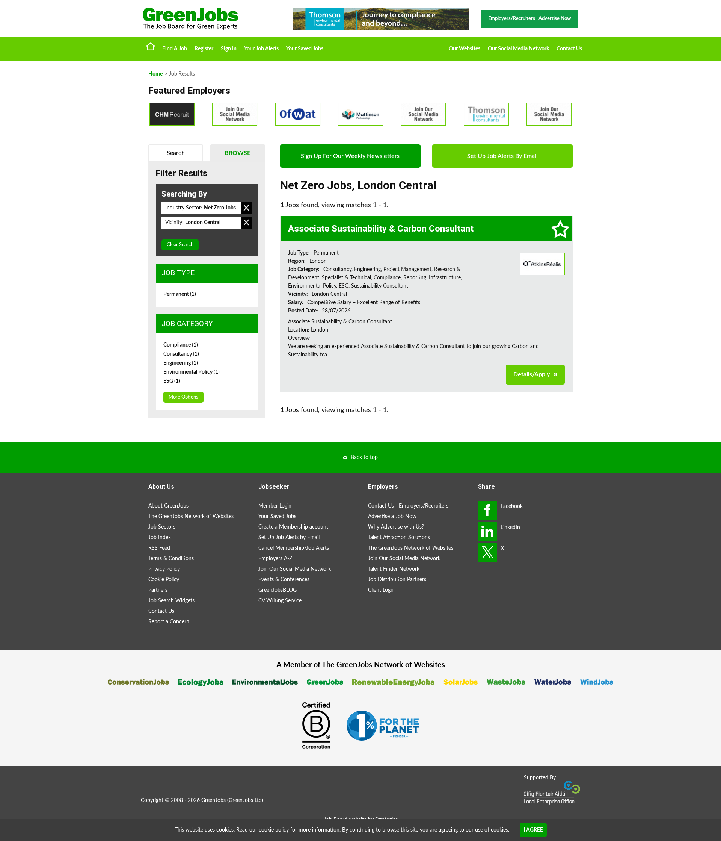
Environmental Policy (191, 372)
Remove (246, 208)
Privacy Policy (164, 569)
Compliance (180, 345)
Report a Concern (168, 621)
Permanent (179, 294)
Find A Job (174, 49)
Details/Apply (531, 374)
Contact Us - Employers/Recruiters (408, 506)
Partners (157, 590)
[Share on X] (487, 552)
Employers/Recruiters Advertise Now (529, 18)
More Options (183, 397)
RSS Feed (159, 548)
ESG (171, 381)
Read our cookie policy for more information (287, 830)
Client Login (381, 590)
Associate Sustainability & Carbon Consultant (381, 228)
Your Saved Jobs (304, 49)
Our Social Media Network (518, 49)
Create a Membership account (293, 527)
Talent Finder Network (393, 569)
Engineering (180, 363)
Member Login (274, 506)
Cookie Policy (163, 579)
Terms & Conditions (171, 558)
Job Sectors (161, 527)
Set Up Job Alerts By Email (502, 156)
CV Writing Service (280, 600)
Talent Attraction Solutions (399, 537)
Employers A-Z (275, 558)
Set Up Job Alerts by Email (289, 537)
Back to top (364, 457)
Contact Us (569, 49)
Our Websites (464, 49)
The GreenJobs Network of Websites (191, 516)
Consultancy (181, 354)
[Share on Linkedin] (487, 531)
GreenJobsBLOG (277, 590)
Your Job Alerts (261, 49)
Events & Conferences (283, 579)
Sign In (229, 49)
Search (176, 153)
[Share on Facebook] (487, 510)
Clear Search (180, 244)
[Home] (210, 19)
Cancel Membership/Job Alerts (293, 548)
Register (204, 49)
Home (150, 46)
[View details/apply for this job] (542, 263)
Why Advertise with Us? (396, 527)
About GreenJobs (168, 506)
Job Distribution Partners (397, 579)
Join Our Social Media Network (294, 569)
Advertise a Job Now (392, 516)
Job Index (159, 537)
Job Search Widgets (171, 600)
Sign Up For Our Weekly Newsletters (350, 156)
